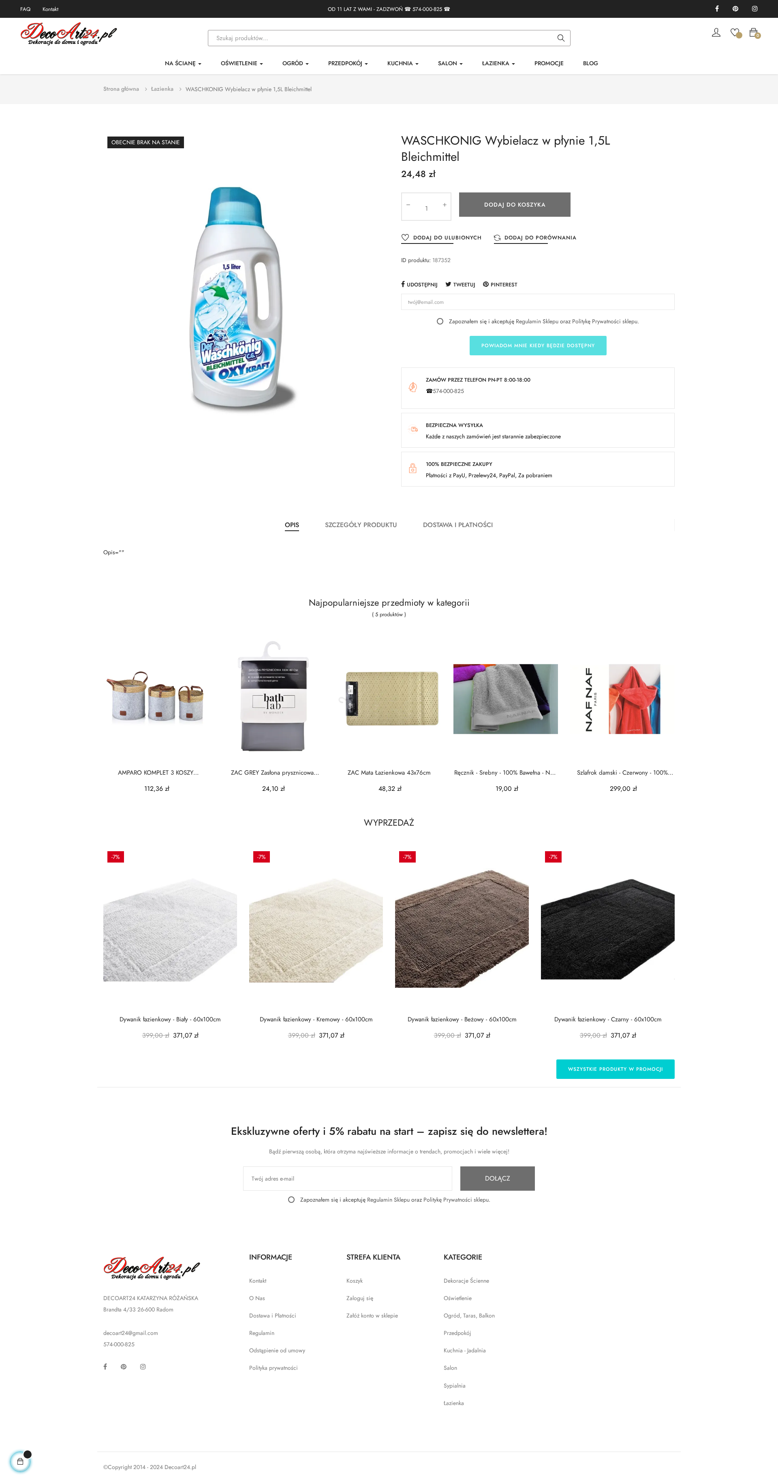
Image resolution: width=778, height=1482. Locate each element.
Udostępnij (422, 284)
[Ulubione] (735, 31)
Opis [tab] (292, 525)
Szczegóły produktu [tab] (361, 525)
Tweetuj (464, 284)
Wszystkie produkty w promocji (615, 1069)
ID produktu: (416, 260)
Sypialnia (455, 1386)
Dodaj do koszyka (515, 205)
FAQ (25, 9)
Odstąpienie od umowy (277, 1350)
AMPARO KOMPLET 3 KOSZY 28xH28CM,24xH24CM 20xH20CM (156, 773)
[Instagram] (755, 9)
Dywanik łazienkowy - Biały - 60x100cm (170, 1019)
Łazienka (454, 1403)
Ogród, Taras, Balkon (469, 1315)
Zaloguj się (359, 1298)
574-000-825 (427, 9)
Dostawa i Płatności (272, 1315)
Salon (450, 1368)
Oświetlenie (458, 1298)
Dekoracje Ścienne (466, 1281)
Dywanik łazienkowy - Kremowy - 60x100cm (316, 1019)
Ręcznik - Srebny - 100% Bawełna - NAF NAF (506, 773)
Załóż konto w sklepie (372, 1315)
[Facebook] (717, 9)
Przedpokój (457, 1333)
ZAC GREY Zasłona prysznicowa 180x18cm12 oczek (272, 773)
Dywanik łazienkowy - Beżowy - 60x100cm (462, 1019)
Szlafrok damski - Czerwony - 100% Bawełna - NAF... (622, 773)
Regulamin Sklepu (537, 321)
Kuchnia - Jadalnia (465, 1350)
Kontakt (50, 9)
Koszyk (354, 1281)
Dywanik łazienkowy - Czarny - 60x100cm (608, 1019)
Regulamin (261, 1333)
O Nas (257, 1298)
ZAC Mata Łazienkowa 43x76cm (389, 773)
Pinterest (504, 284)
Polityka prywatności (273, 1368)
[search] (561, 38)
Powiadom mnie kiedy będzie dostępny (538, 345)
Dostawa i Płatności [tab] (458, 525)
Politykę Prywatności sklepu (604, 321)
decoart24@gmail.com (130, 1333)
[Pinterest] (735, 9)
